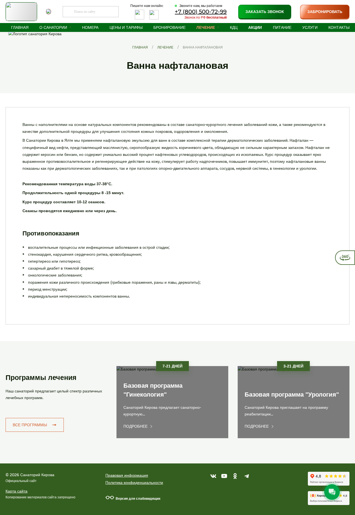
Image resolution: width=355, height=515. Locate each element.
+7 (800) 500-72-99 (201, 11)
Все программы (30, 424)
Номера (90, 27)
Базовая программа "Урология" (292, 394)
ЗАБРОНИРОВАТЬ (324, 11)
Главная (20, 27)
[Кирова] (42, 50)
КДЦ (233, 27)
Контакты (338, 27)
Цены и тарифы (126, 27)
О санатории (53, 27)
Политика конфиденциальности (134, 482)
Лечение (205, 27)
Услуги (310, 27)
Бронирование (169, 27)
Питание (282, 27)
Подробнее (135, 426)
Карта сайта (16, 491)
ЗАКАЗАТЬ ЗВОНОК (264, 11)
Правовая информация (126, 475)
